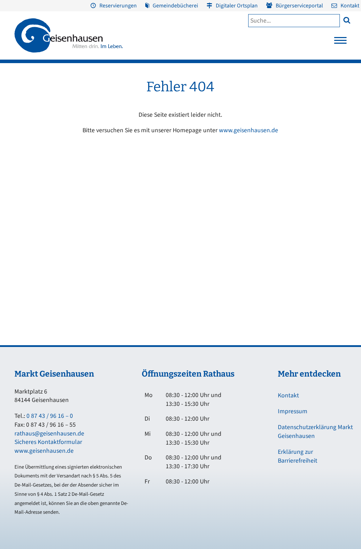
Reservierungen (118, 6)
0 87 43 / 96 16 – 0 (49, 415)
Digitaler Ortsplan (237, 6)
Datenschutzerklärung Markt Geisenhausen (315, 431)
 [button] (346, 20)
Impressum (292, 411)
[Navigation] (340, 42)
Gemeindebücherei (175, 6)
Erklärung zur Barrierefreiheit (297, 456)
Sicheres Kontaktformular (48, 442)
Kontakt (350, 6)
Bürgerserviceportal (299, 6)
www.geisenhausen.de (248, 130)
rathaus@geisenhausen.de (49, 433)
